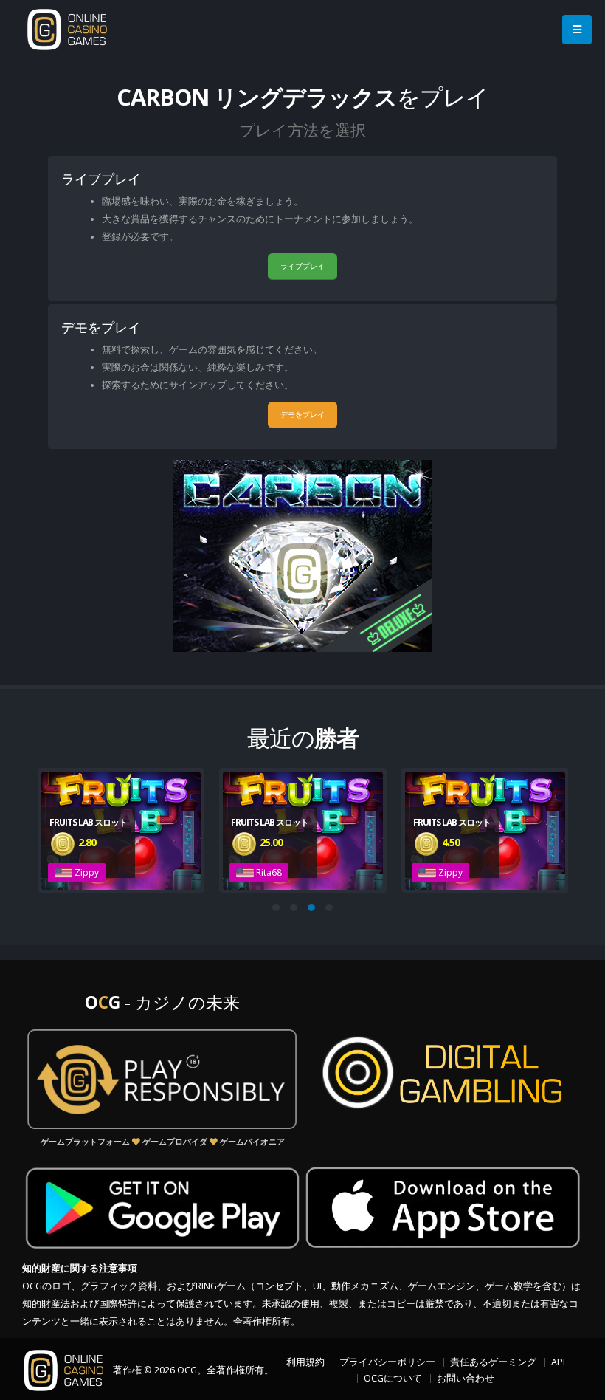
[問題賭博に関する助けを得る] (162, 1079)
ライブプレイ (302, 266)
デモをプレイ (302, 414)
